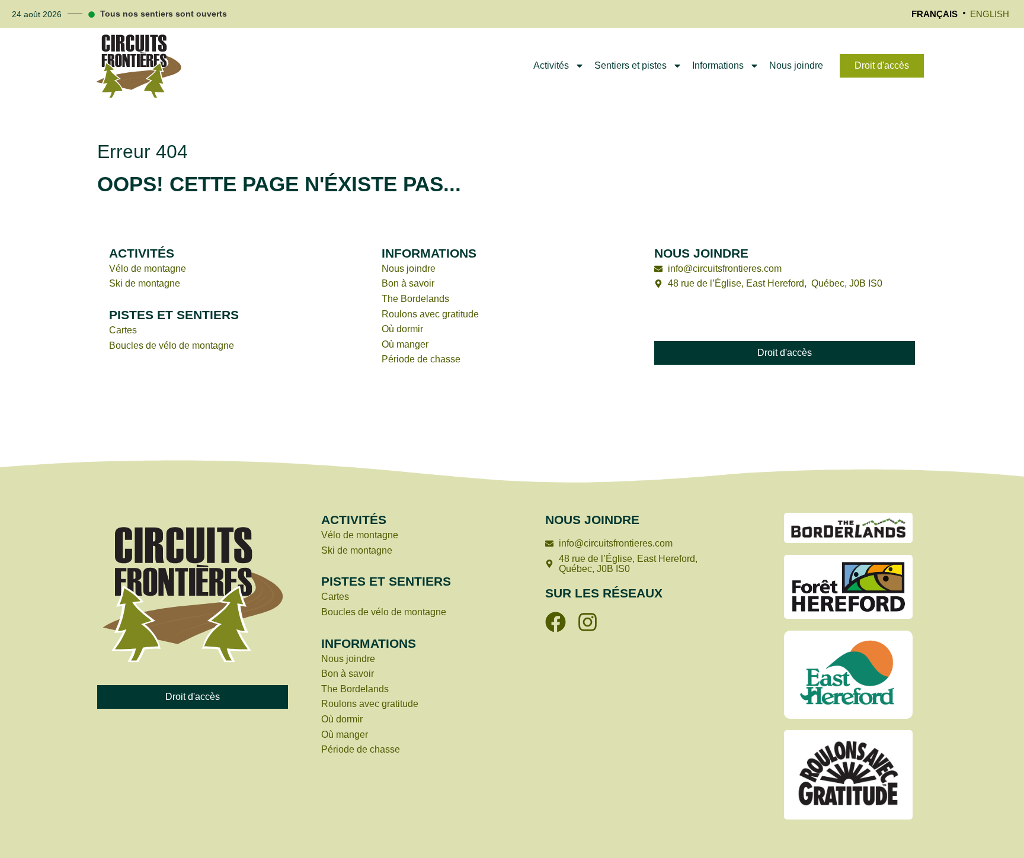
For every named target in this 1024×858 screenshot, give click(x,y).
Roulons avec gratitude (431, 314)
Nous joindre (796, 65)
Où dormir (402, 329)
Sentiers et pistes (630, 65)
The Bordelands (415, 299)
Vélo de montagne (147, 268)
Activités (551, 65)
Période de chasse (421, 359)
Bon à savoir (408, 283)
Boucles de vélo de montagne (171, 345)
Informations (718, 65)
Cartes (123, 330)
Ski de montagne (144, 283)
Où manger (405, 344)
